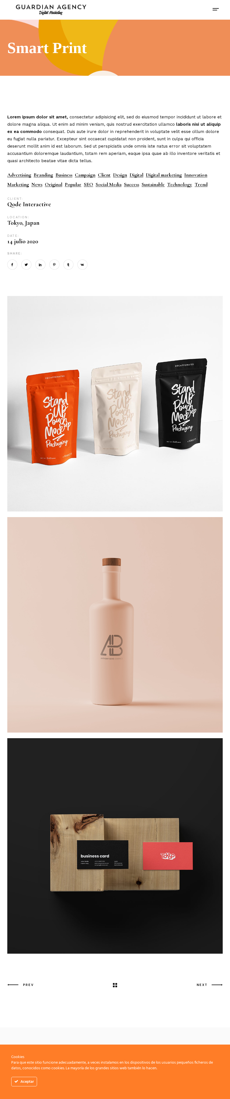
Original (53, 184)
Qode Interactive (29, 204)
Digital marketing (164, 175)
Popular (73, 184)
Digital (136, 175)
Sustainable (153, 184)
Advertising (19, 175)
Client (104, 175)
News (36, 184)
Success (131, 184)
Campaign (85, 175)
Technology (179, 184)
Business (64, 175)
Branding (43, 175)
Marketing (18, 184)
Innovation (195, 175)
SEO (88, 184)
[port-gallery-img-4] (115, 625)
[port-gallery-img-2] (115, 846)
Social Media (108, 184)
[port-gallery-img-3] (115, 403)
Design (120, 175)
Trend (201, 184)
